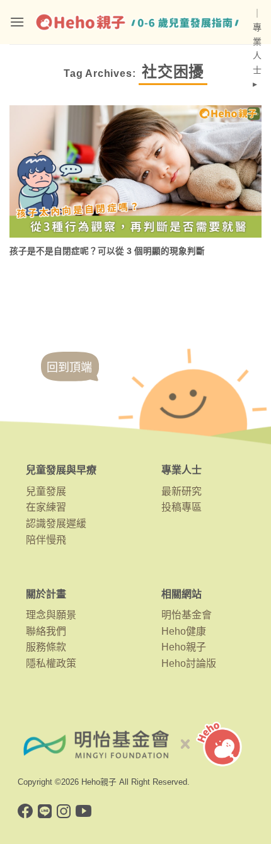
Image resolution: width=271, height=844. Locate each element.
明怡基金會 (186, 615)
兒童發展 (46, 491)
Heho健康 (183, 631)
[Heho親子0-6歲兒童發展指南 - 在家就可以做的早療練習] (138, 22)
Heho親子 (183, 647)
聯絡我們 (46, 631)
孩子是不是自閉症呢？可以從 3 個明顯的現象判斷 (107, 251)
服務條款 (46, 647)
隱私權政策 (51, 663)
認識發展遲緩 (56, 523)
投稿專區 (181, 507)
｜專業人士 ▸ (257, 48)
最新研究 (181, 491)
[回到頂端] (70, 379)
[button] (17, 21)
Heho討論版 (188, 663)
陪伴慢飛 (46, 540)
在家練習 (46, 507)
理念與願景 (51, 615)
